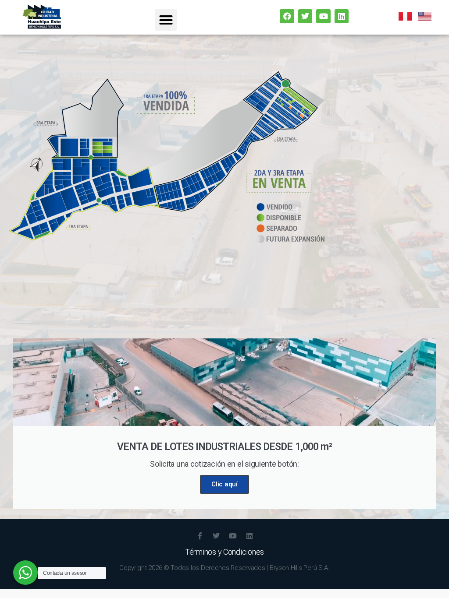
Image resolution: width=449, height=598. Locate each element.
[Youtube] (323, 16)
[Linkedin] (342, 16)
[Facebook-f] (199, 535)
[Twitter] (305, 16)
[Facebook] (287, 16)
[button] (166, 20)
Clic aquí (224, 484)
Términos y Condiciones (224, 551)
